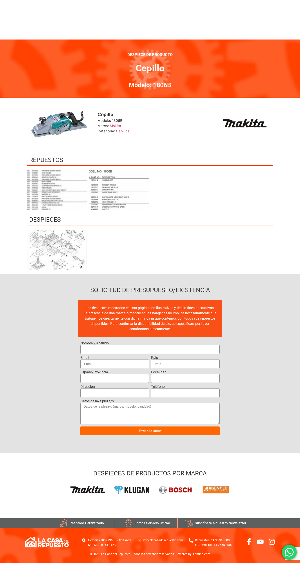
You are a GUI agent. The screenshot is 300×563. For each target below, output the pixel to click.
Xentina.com (201, 554)
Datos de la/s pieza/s (97, 401)
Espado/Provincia (94, 372)
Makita (115, 126)
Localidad (158, 372)
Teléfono (158, 387)
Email (84, 358)
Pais (154, 358)
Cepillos (122, 131)
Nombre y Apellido (94, 343)
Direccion (87, 387)
